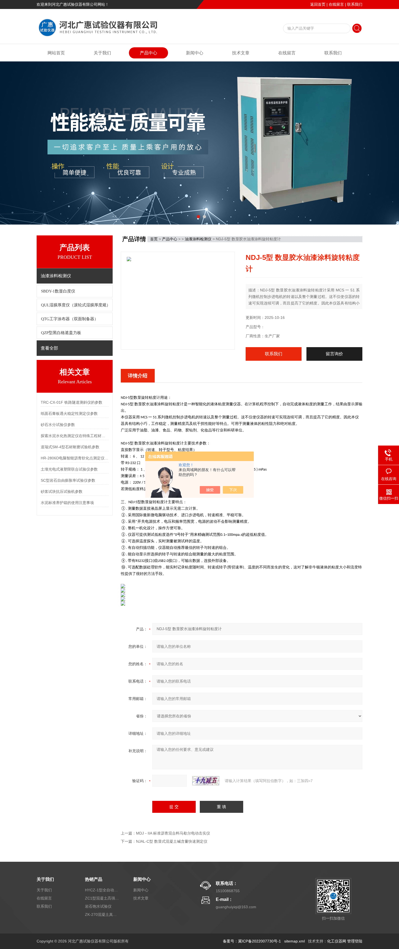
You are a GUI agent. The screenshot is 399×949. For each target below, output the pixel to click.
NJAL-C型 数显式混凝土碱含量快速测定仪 (171, 841)
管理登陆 (354, 941)
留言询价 (334, 353)
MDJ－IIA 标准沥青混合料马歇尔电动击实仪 (173, 833)
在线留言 (336, 4)
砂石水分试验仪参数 (58, 424)
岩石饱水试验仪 (98, 906)
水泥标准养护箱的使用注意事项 (67, 502)
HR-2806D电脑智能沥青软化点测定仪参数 (75, 458)
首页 (154, 239)
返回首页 (317, 4)
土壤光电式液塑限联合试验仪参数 (69, 469)
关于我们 (102, 53)
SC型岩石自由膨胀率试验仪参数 (68, 480)
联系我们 (354, 4)
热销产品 (93, 879)
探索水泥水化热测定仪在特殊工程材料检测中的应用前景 (75, 436)
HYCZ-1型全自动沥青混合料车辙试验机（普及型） (102, 890)
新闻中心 (194, 53)
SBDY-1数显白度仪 (58, 291)
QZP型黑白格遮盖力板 (61, 333)
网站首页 (56, 53)
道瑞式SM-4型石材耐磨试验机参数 (70, 447)
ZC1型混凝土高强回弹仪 (102, 898)
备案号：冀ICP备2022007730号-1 (252, 941)
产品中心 (148, 53)
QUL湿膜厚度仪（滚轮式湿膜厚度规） (75, 305)
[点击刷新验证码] (205, 780)
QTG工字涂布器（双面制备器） (69, 319)
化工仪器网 (336, 941)
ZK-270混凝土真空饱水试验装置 (102, 914)
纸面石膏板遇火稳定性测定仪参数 (69, 413)
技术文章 (240, 53)
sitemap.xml (294, 941)
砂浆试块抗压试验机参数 (62, 491)
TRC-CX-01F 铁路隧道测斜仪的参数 (71, 402)
